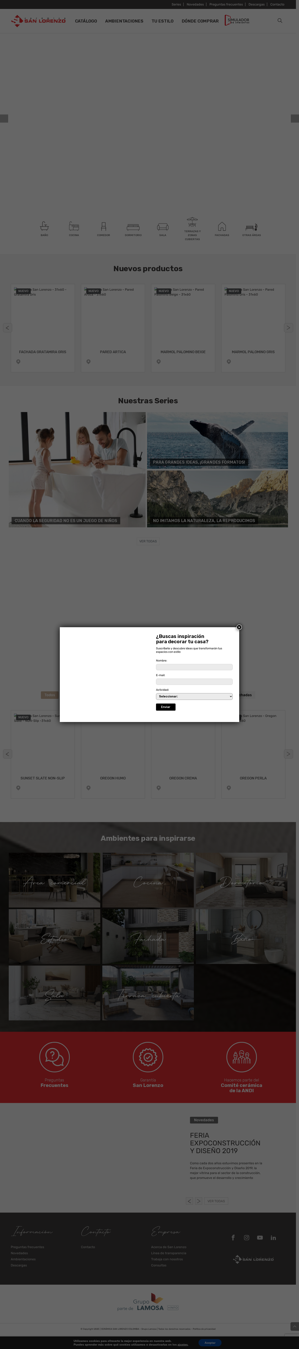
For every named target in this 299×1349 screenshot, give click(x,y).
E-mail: (160, 675)
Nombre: (161, 660)
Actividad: (162, 690)
